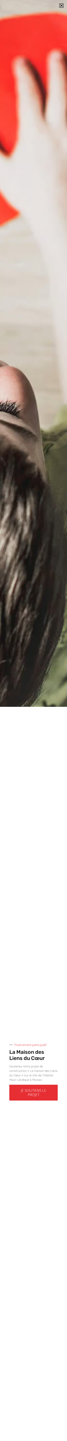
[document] (33, 720)
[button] (61, 5)
